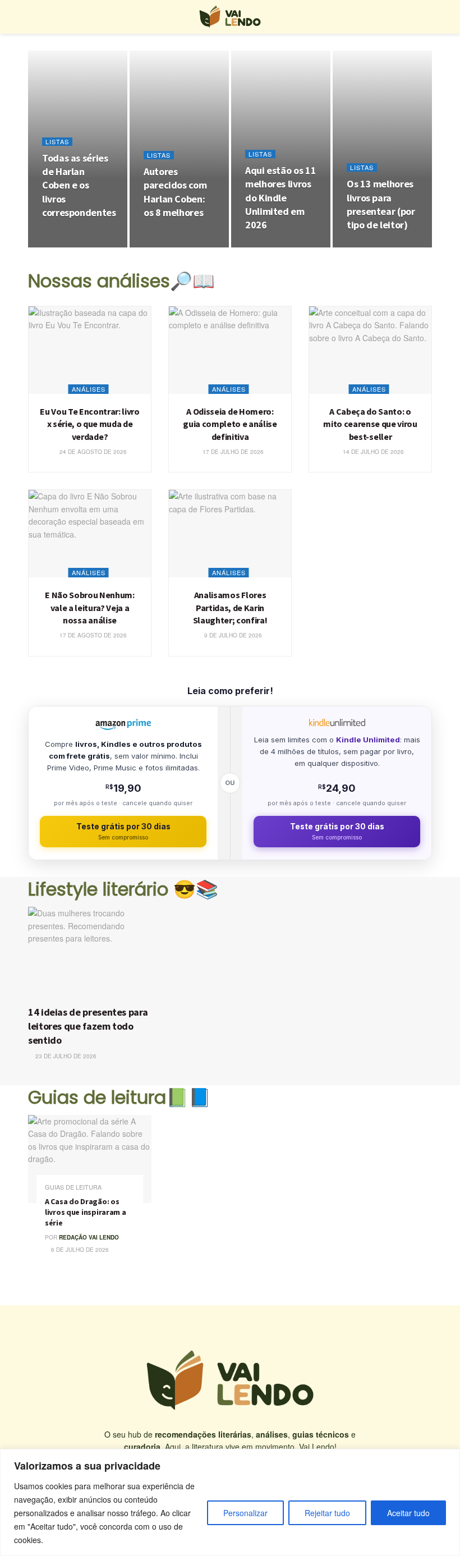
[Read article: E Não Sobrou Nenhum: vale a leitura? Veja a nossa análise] (90, 533)
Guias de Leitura (73, 1187)
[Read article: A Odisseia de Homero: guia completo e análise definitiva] (230, 350)
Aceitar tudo (408, 1512)
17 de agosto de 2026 (92, 635)
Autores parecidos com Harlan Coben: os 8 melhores (175, 192)
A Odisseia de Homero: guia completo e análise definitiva (230, 424)
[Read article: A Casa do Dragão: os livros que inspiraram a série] (89, 1159)
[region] (230, 1502)
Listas (57, 141)
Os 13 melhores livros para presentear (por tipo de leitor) (381, 204)
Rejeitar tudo (327, 1512)
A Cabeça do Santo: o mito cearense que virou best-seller (370, 424)
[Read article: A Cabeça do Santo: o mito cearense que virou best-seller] (370, 350)
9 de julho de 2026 (232, 635)
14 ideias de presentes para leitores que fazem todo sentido (88, 1026)
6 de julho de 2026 (79, 1250)
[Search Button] (427, 17)
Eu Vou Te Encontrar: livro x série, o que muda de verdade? (90, 424)
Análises (88, 388)
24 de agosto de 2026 (92, 452)
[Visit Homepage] (230, 17)
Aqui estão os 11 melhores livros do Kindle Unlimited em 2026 (280, 197)
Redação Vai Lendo (89, 1237)
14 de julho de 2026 (372, 452)
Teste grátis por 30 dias (123, 831)
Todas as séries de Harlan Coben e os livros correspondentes (79, 185)
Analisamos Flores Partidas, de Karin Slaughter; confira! (230, 607)
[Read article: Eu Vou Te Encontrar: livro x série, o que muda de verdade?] (90, 350)
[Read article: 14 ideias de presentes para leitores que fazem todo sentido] (92, 953)
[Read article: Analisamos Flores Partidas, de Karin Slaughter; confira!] (230, 533)
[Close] (448, 1458)
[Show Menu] (33, 17)
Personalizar (245, 1512)
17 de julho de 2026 (232, 452)
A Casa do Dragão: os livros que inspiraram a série (85, 1212)
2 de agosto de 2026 (282, 247)
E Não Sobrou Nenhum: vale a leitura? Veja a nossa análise (90, 607)
